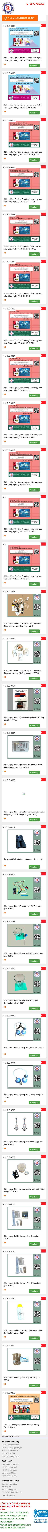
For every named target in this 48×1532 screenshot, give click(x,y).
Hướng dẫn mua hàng (10, 1445)
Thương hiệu (7, 1487)
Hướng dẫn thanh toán (10, 1451)
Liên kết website (8, 1495)
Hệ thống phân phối (9, 1467)
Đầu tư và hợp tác (9, 1490)
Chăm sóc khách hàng (10, 1456)
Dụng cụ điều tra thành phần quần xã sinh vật (23, 859)
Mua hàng (34, 66)
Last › (16, 1436)
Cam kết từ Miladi (9, 1473)
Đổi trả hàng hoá (8, 1453)
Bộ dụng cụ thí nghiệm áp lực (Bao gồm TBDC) (23, 1047)
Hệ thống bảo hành (9, 1470)
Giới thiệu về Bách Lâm (11, 1464)
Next (11, 1436)
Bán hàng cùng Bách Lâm (12, 1492)
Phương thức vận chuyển (12, 1448)
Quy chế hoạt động (9, 1484)
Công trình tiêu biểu (9, 1476)
